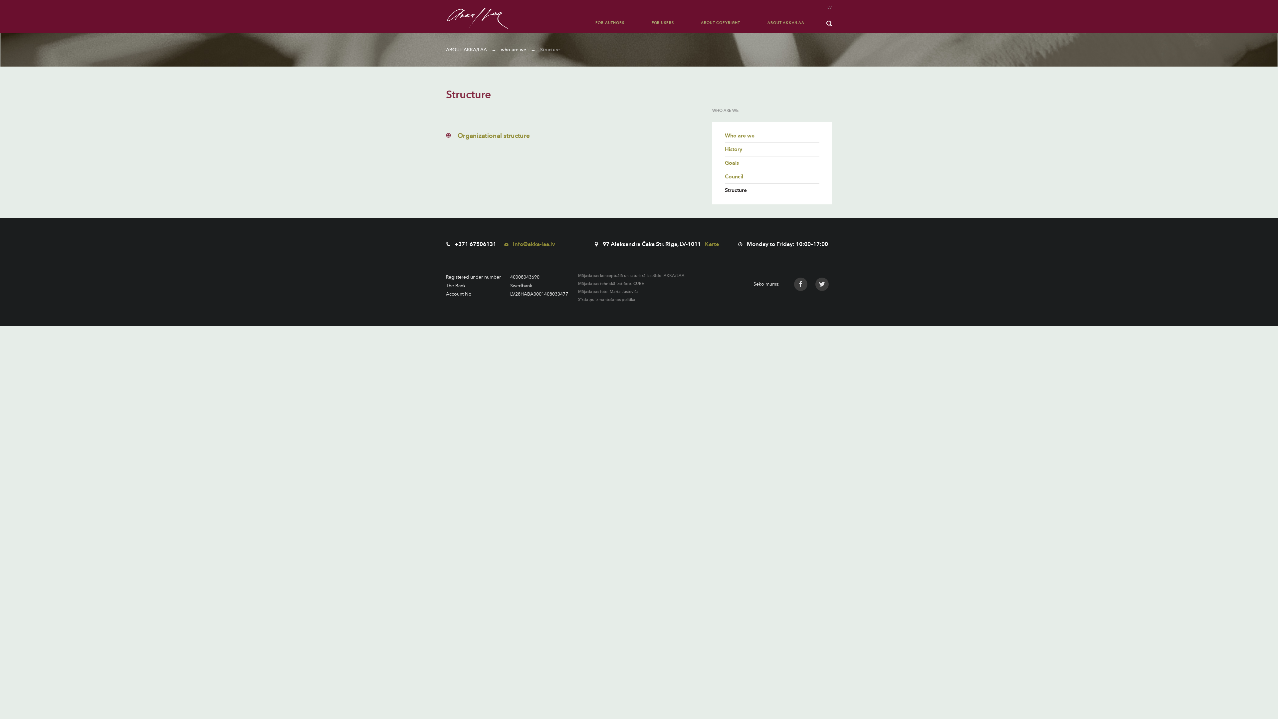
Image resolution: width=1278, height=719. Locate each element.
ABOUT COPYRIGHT (720, 22)
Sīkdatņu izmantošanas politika (606, 299)
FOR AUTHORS (609, 22)
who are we (513, 50)
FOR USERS (663, 22)
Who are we (739, 135)
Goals (732, 163)
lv (829, 7)
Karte (712, 244)
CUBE (638, 283)
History (733, 149)
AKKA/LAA (674, 275)
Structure (550, 50)
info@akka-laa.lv (533, 244)
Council (734, 176)
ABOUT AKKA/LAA (785, 22)
